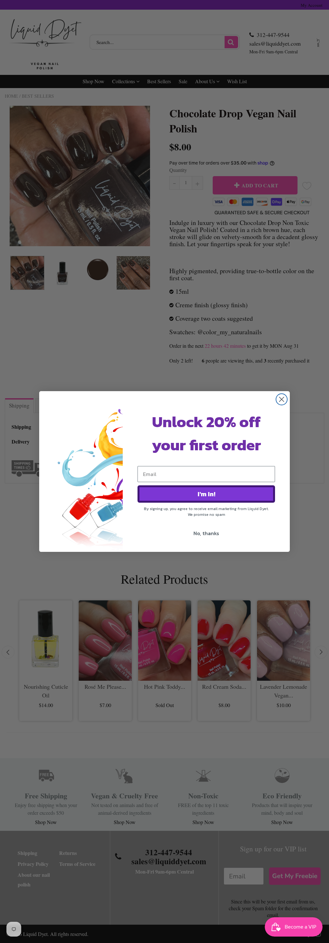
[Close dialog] (281, 399)
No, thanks (206, 533)
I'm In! (206, 494)
